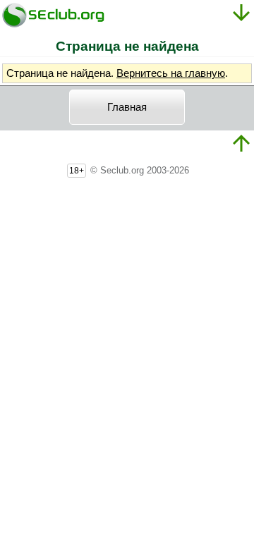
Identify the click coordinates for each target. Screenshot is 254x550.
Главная (127, 107)
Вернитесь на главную (170, 73)
